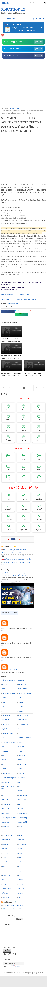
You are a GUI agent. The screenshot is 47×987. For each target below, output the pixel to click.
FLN (19, 698)
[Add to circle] (37, 18)
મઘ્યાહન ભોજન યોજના (23, 884)
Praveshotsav (6, 773)
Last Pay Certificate (24, 738)
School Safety (22, 800)
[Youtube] (9, 539)
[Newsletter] (26, 539)
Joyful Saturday (7, 729)
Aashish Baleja (13, 670)
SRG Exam (21, 791)
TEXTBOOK (5, 813)
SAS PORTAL (22, 778)
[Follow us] (40, 18)
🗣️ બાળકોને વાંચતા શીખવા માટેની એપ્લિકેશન (13, 553)
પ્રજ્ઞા (19, 875)
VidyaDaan (5, 822)
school (20, 835)
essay (20, 827)
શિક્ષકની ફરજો (5, 898)
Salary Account (23, 796)
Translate (18, 966)
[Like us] (33, 18)
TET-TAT (21, 809)
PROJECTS (5, 764)
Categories (9, 19)
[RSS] (23, 539)
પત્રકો (19, 867)
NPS (3, 756)
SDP (19, 782)
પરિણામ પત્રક (21, 871)
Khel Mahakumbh (7, 733)
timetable (21, 840)
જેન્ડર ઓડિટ (5, 862)
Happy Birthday (23, 716)
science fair (6, 840)
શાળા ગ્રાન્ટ (20, 893)
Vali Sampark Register (9, 818)
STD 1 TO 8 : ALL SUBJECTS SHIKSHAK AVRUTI (18, 300)
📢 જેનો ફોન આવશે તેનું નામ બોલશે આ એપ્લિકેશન (14, 550)
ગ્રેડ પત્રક (4, 858)
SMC (19, 787)
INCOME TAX (6, 720)
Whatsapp (20, 314)
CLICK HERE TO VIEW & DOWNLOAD (15, 295)
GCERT (20, 707)
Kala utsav (21, 729)
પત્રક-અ (4, 867)
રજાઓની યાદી (21, 889)
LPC (19, 733)
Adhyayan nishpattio (8, 680)
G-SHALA (21, 702)
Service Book (6, 804)
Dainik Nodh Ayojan (8, 693)
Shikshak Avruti (13, 304)
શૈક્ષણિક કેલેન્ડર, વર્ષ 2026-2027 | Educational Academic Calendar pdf (27, 29)
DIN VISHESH (22, 689)
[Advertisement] (23, 83)
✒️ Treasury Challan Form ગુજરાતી (12, 906)
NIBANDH (5, 751)
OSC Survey (6, 760)
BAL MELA (21, 680)
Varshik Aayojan (23, 818)
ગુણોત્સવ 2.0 (5, 853)
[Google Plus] (20, 539)
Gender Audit (6, 716)
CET (3, 689)
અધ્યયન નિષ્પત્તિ (5, 844)
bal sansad (5, 827)
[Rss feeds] (43, 18)
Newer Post (7, 388)
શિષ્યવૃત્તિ (20, 898)
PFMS (20, 760)
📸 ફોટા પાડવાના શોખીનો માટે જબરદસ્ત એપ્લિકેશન (14, 556)
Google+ (31, 311)
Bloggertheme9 (38, 973)
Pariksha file (22, 764)
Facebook (7, 311)
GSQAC (20, 711)
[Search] (44, 3)
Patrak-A (4, 769)
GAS (3, 707)
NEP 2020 (21, 747)
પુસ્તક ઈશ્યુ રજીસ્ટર (6, 875)
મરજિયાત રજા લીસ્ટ (6, 889)
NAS (3, 747)
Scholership (5, 800)
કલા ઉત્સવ (20, 849)
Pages (6, 3)
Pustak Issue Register (9, 778)
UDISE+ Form (22, 813)
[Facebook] (13, 539)
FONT (4, 702)
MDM (20, 742)
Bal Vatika (5, 685)
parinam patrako (7, 835)
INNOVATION (22, 720)
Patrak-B (21, 769)
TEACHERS (5, 809)
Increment (5, 725)
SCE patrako (6, 782)
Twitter (19, 311)
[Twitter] (16, 539)
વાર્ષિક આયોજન (5, 893)
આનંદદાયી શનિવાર (22, 844)
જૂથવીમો (20, 858)
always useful (22, 822)
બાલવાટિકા (20, 880)
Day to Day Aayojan (24, 693)
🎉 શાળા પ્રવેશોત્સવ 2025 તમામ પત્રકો (11, 909)
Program (21, 773)
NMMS (20, 751)
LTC (3, 738)
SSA (3, 796)
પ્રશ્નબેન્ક (3, 880)
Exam (4, 698)
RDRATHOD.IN (19, 973)
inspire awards (23, 831)
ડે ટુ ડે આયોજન (21, 862)
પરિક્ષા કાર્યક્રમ (5, 871)
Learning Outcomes (8, 742)
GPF (3, 711)
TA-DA (20, 804)
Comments (6, 613)
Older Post (40, 388)
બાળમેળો (4, 884)
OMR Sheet (21, 756)
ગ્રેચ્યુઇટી (20, 853)
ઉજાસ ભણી (4, 849)
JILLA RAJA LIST (23, 725)
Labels (14, 613)
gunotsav (5, 831)
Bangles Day (22, 685)
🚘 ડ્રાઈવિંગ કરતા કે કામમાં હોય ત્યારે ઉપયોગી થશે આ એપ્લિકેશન (17, 559)
